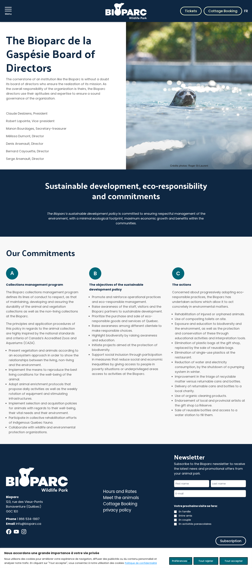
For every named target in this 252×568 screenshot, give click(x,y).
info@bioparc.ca (28, 524)
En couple (185, 520)
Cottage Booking (222, 11)
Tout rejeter (206, 561)
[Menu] (8, 9)
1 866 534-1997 (28, 519)
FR (246, 11)
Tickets (191, 11)
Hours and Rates (120, 491)
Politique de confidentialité (141, 563)
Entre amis (185, 515)
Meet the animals (121, 497)
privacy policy (117, 510)
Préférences (179, 561)
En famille (185, 511)
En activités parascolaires (195, 524)
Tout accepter (234, 561)
